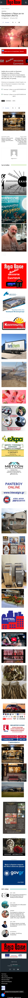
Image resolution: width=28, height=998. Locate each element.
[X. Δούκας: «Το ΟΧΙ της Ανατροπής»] (5, 933)
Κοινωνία (14, 243)
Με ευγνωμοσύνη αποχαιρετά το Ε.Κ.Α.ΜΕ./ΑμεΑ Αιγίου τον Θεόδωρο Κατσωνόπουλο (14, 191)
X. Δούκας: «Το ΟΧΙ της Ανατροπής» (16, 934)
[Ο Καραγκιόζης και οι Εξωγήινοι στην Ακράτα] (14, 209)
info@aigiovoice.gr (16, 965)
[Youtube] (18, 969)
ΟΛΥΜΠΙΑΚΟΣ (8, 100)
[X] (14, 969)
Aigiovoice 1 (6, 18)
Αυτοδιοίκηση (13, 931)
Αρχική (2, 8)
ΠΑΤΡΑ (14, 100)
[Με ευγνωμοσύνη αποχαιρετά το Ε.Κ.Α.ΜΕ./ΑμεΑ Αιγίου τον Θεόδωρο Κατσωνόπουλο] (14, 181)
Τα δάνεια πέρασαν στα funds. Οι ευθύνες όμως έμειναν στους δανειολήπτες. (18, 925)
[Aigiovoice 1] (14, 152)
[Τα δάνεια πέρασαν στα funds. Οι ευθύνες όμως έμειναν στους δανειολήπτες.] (5, 924)
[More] (19, 22)
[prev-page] (2, 254)
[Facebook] (10, 969)
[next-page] (5, 254)
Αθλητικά (7, 8)
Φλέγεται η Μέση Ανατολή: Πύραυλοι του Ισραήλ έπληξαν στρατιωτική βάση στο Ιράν (7, 140)
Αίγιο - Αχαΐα (14, 188)
